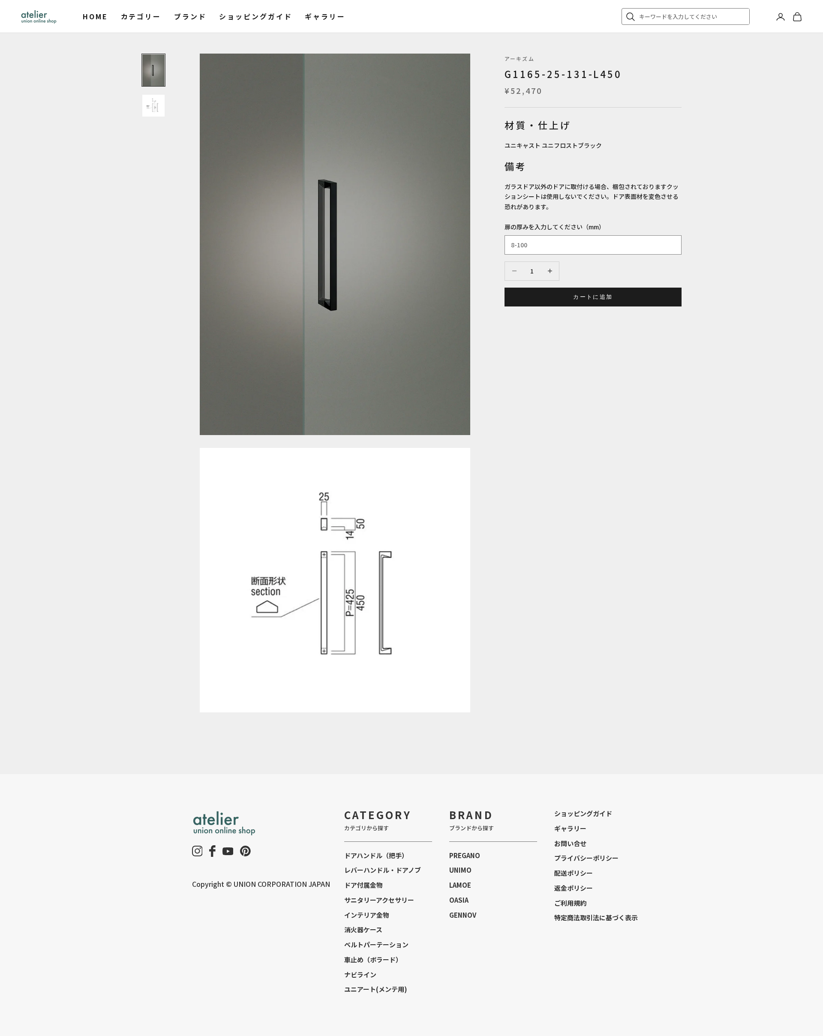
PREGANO (464, 855)
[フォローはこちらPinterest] (245, 851)
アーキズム (520, 58)
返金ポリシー (573, 887)
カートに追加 (593, 296)
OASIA (459, 899)
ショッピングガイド (255, 16)
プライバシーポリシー (586, 857)
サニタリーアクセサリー (379, 899)
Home (95, 16)
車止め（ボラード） (373, 959)
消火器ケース (363, 929)
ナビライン (360, 974)
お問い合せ (570, 843)
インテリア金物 (366, 914)
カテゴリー (141, 16)
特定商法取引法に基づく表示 (596, 917)
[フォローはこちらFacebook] (212, 851)
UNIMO (460, 869)
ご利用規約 (570, 902)
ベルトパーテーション (376, 944)
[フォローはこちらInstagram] (197, 851)
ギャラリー (325, 16)
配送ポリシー (573, 872)
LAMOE (460, 884)
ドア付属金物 (363, 884)
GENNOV (462, 914)
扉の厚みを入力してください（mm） (555, 226)
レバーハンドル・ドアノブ (382, 869)
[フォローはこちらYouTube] (228, 851)
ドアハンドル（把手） (376, 855)
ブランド (190, 16)
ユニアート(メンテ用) (375, 989)
